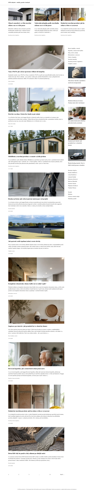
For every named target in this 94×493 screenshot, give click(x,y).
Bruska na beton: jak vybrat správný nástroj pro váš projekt (28, 199)
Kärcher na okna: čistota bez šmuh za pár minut (24, 114)
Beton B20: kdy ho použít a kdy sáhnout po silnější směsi (26, 453)
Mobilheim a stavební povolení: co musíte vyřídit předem (27, 156)
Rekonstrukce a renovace (12, 293)
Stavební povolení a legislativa (13, 35)
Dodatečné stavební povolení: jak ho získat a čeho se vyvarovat (28, 411)
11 (50, 474)
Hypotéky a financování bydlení (14, 378)
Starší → (62, 474)
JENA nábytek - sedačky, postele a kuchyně (19, 2)
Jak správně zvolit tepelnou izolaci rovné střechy (24, 241)
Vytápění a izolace (11, 251)
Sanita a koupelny (11, 81)
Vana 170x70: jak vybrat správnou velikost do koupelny (26, 71)
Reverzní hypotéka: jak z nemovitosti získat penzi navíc (26, 368)
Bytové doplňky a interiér (12, 335)
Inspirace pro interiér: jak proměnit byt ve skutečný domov (27, 326)
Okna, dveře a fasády (11, 123)
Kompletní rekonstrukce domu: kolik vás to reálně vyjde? (27, 284)
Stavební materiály (11, 208)
